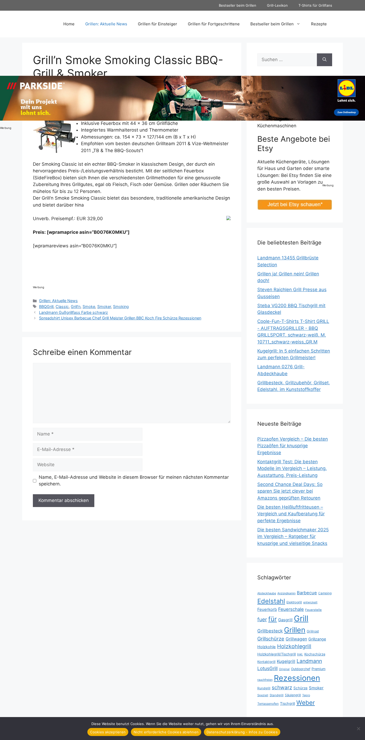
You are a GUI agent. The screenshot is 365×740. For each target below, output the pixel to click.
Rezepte (319, 23)
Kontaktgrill (266, 662)
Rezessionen (297, 678)
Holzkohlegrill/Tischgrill (276, 654)
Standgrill (277, 695)
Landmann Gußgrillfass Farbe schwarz (73, 312)
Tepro (306, 695)
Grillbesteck (270, 631)
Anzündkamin (286, 593)
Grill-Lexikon (277, 5)
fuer (262, 619)
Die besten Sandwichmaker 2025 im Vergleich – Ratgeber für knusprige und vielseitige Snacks (293, 536)
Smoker (104, 306)
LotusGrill (267, 668)
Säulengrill (293, 695)
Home (69, 23)
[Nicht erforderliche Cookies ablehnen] (358, 728)
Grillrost (313, 631)
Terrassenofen (268, 704)
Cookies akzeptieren (108, 732)
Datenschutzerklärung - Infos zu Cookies (242, 732)
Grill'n (75, 306)
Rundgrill (263, 688)
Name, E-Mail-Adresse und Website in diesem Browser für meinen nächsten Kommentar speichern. (134, 480)
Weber (305, 702)
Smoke (89, 306)
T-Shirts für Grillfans (315, 5)
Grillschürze (270, 639)
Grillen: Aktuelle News (106, 23)
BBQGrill (46, 306)
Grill (301, 618)
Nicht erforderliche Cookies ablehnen (166, 732)
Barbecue (307, 592)
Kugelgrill (286, 661)
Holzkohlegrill (294, 646)
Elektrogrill (294, 602)
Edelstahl (271, 601)
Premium (318, 669)
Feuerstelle (313, 610)
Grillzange (317, 639)
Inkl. (300, 654)
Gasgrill (285, 619)
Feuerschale (291, 609)
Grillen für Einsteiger (157, 23)
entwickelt (310, 602)
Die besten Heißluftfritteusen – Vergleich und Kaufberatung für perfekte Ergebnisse (291, 513)
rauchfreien (265, 680)
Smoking (121, 306)
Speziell (262, 695)
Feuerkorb (267, 609)
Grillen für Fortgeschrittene (214, 23)
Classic (62, 306)
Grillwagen (296, 639)
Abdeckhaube (266, 593)
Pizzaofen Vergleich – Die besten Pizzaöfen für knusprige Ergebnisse (292, 445)
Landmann (309, 661)
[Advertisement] (130, 268)
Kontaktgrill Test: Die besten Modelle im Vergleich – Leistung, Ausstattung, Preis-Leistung (292, 468)
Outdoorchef (300, 669)
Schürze (300, 688)
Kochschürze (314, 654)
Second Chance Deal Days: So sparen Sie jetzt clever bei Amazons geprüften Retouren (290, 491)
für (272, 619)
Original (284, 669)
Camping (325, 593)
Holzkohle (266, 646)
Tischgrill (287, 703)
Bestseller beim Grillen (237, 5)
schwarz (282, 687)
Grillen (294, 630)
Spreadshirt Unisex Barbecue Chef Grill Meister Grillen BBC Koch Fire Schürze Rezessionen (120, 318)
